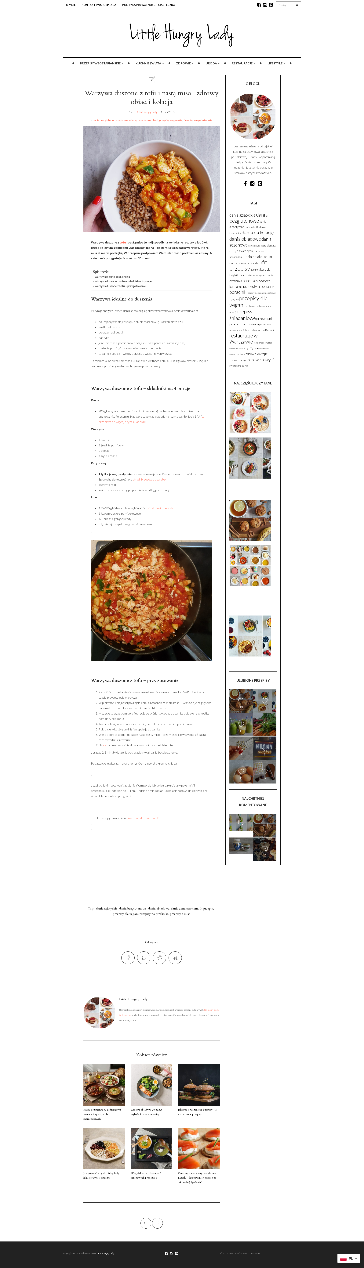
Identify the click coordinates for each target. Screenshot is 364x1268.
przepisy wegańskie (170, 120)
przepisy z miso (180, 914)
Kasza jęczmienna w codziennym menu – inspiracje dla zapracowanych (102, 1114)
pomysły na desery (258, 286)
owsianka (235, 281)
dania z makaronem (184, 908)
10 (264, 731)
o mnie (71, 4)
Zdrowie (183, 63)
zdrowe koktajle (257, 354)
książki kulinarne (238, 275)
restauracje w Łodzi (262, 342)
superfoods (263, 348)
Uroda (211, 63)
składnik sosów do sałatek (149, 479)
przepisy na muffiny (253, 306)
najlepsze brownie (264, 275)
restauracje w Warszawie (243, 339)
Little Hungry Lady (146, 112)
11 (264, 707)
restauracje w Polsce (239, 330)
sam (105, 745)
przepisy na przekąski (154, 914)
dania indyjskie (252, 227)
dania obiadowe (158, 908)
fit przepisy (207, 908)
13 (241, 707)
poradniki (238, 292)
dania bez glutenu (103, 120)
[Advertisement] (183, 865)
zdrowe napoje (238, 360)
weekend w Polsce (237, 354)
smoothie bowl (236, 348)
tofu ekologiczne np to (160, 508)
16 (264, 831)
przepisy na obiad (148, 120)
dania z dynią (245, 251)
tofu (123, 242)
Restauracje (242, 63)
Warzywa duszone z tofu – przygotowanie (120, 286)
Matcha (251, 275)
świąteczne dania (238, 365)
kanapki (265, 269)
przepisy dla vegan (125, 914)
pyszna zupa (265, 324)
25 (241, 830)
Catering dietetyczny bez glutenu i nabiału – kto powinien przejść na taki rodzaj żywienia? (197, 1177)
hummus (255, 269)
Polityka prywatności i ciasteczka (148, 4)
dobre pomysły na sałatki (245, 263)
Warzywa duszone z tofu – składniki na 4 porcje (123, 281)
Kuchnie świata (148, 63)
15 (241, 853)
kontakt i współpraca (99, 4)
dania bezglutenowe (133, 908)
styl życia (251, 348)
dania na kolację (258, 232)
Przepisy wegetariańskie (100, 63)
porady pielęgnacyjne (258, 293)
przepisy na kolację (126, 120)
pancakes (250, 280)
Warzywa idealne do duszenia (112, 276)
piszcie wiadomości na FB (142, 818)
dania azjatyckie (107, 908)
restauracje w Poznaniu (262, 330)
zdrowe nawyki (260, 359)
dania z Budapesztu (257, 245)
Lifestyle (275, 63)
